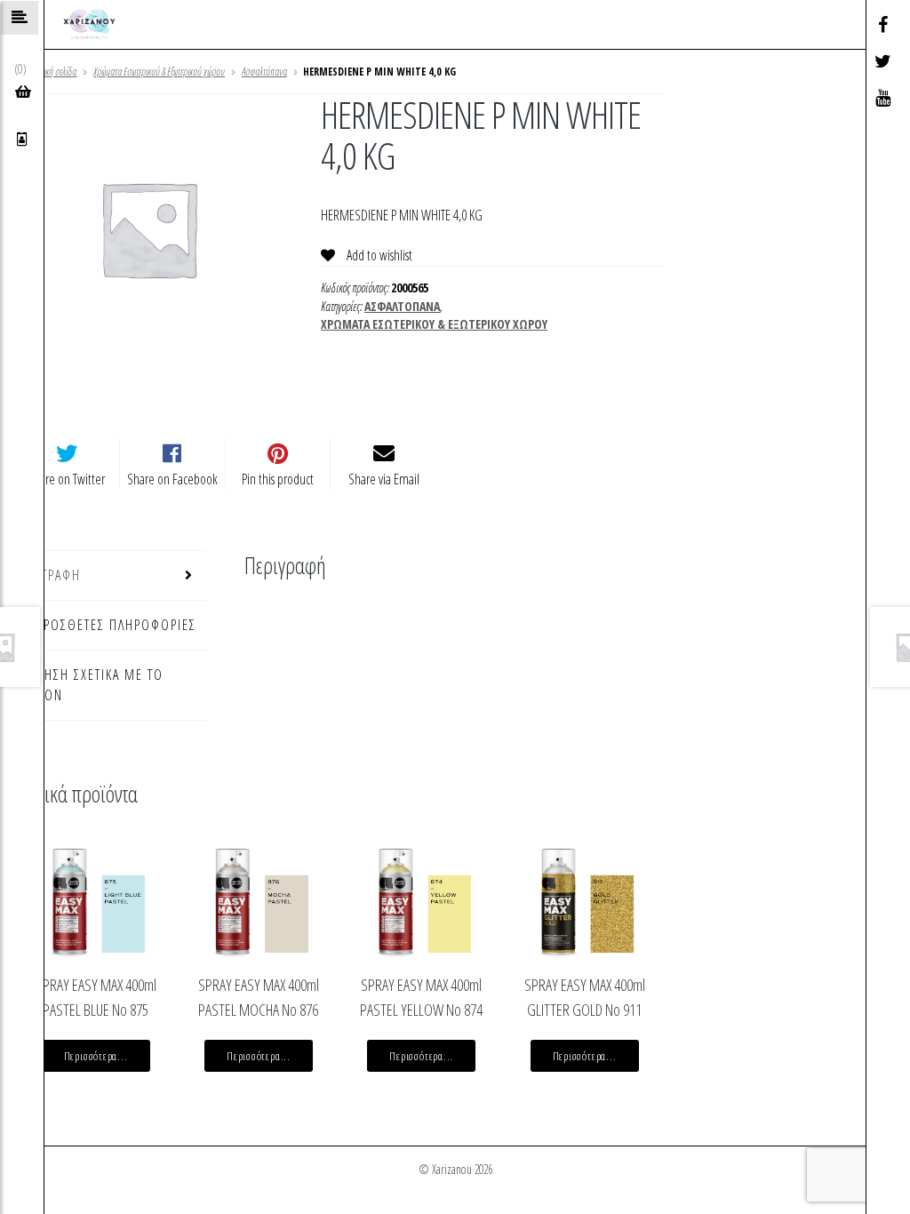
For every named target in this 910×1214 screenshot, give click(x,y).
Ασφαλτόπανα (264, 71)
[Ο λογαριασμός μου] (22, 139)
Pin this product (278, 479)
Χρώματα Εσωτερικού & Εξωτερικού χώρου (159, 71)
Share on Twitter (66, 479)
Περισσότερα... (96, 1056)
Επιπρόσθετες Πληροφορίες (105, 625)
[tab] (110, 576)
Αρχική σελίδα (54, 71)
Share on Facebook (172, 479)
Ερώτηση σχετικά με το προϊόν (89, 685)
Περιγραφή (47, 575)
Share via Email (383, 479)
